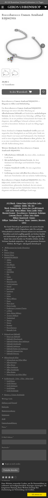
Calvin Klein (31, 203)
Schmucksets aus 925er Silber (17, 360)
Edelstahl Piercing (13, 353)
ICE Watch (11, 265)
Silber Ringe (11, 365)
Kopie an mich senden (12, 464)
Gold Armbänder (12, 391)
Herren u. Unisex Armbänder (14, 395)
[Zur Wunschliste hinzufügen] (43, 92)
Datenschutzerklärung (9, 423)
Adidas (24, 206)
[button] (6, 73)
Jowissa (24, 208)
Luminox (34, 220)
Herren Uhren (9, 255)
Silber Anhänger (12, 367)
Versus (27, 220)
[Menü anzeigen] (2, 7)
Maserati (5, 213)
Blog (6, 250)
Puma (24, 203)
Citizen (19, 203)
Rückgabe (5, 407)
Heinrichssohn (15, 208)
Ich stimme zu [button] (37, 494)
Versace (21, 220)
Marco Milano (20, 210)
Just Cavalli (32, 208)
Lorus (12, 210)
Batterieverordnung (8, 411)
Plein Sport (10, 303)
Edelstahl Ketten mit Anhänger (17, 349)
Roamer (12, 213)
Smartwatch (23, 218)
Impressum (5, 415)
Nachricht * (6, 447)
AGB (3, 419)
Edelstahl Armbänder (14, 344)
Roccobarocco (22, 213)
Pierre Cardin (32, 210)
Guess (9, 277)
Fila (29, 206)
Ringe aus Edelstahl (13, 337)
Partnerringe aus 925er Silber (16, 374)
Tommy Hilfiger (12, 315)
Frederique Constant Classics (17, 308)
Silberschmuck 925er (11, 358)
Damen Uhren (9, 252)
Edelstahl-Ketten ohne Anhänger (18, 341)
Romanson (33, 213)
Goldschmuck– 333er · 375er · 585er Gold (18, 379)
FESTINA (10, 272)
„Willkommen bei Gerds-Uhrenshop (17, 248)
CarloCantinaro (12, 284)
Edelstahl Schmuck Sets (15, 351)
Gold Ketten (11, 388)
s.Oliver (26, 215)
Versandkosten (9, 85)
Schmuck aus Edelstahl (12, 334)
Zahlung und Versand (9, 403)
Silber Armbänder (13, 370)
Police (40, 210)
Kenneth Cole (11, 330)
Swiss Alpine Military (14, 313)
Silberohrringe (12, 362)
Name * (4, 427)
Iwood (9, 286)
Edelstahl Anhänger (13, 346)
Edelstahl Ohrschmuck (14, 339)
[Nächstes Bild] (42, 46)
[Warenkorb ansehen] (45, 7)
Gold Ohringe (12, 383)
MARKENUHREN (11, 257)
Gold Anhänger (12, 386)
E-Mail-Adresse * (8, 437)
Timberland (13, 220)
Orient (9, 262)
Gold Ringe (11, 381)
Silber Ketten (11, 372)
